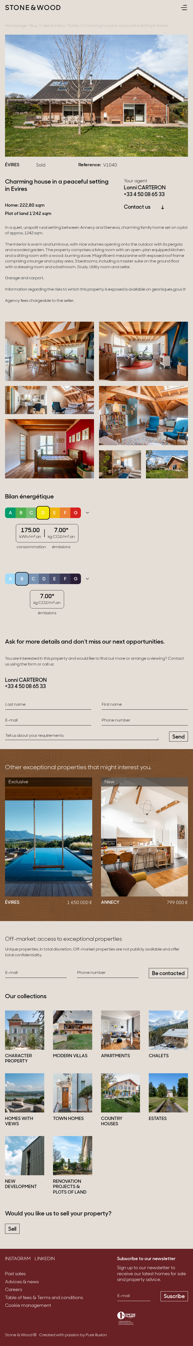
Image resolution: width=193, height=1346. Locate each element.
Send (178, 737)
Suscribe (174, 1296)
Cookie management (28, 1306)
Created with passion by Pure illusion (73, 1335)
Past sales (15, 1274)
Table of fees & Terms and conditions (44, 1298)
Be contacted (168, 973)
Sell (12, 1229)
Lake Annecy (52, 26)
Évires (73, 26)
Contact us (137, 207)
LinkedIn (45, 1259)
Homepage (16, 26)
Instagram (18, 1259)
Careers (13, 1290)
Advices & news (22, 1282)
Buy (33, 26)
